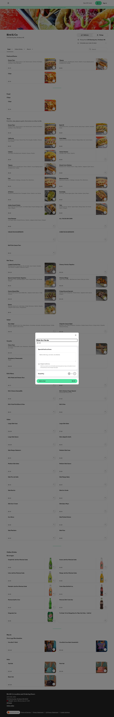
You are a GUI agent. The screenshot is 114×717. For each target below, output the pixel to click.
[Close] (75, 335)
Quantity (41, 374)
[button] (57, 381)
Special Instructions (44, 349)
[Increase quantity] (74, 373)
